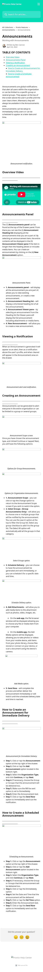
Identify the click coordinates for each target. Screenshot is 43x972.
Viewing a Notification (15, 62)
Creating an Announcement (18, 65)
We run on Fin (23, 965)
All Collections (7, 27)
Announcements (8, 30)
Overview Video (12, 57)
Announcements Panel (15, 60)
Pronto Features (22, 27)
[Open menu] (39, 4)
